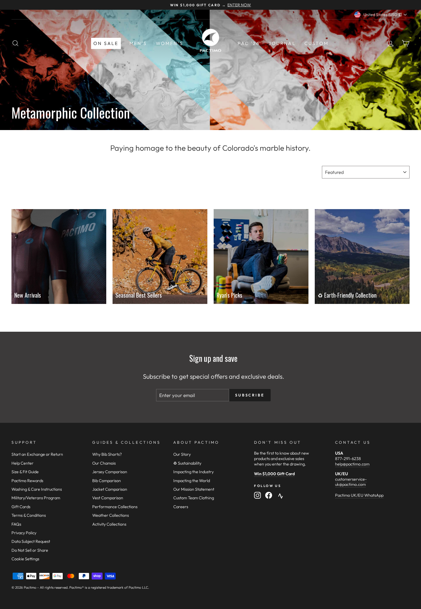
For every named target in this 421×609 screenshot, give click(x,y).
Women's (169, 43)
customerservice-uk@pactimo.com (351, 482)
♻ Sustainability (187, 463)
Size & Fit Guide (25, 471)
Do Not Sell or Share (29, 550)
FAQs (16, 524)
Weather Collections (110, 515)
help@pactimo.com (352, 464)
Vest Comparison (107, 497)
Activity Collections (109, 524)
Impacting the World (191, 480)
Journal (282, 43)
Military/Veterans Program (35, 497)
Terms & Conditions (28, 515)
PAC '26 (249, 43)
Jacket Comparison (109, 489)
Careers (180, 506)
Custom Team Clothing (193, 497)
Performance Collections (114, 506)
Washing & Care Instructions (36, 489)
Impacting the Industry (193, 471)
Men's (138, 43)
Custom (316, 43)
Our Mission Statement (193, 489)
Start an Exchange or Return (37, 454)
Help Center (22, 463)
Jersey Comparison (109, 471)
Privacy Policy (23, 532)
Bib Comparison (106, 480)
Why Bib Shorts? (107, 454)
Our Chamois (104, 463)
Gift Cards (20, 506)
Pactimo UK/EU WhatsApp (359, 495)
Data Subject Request (30, 541)
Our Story (182, 454)
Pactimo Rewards (27, 480)
